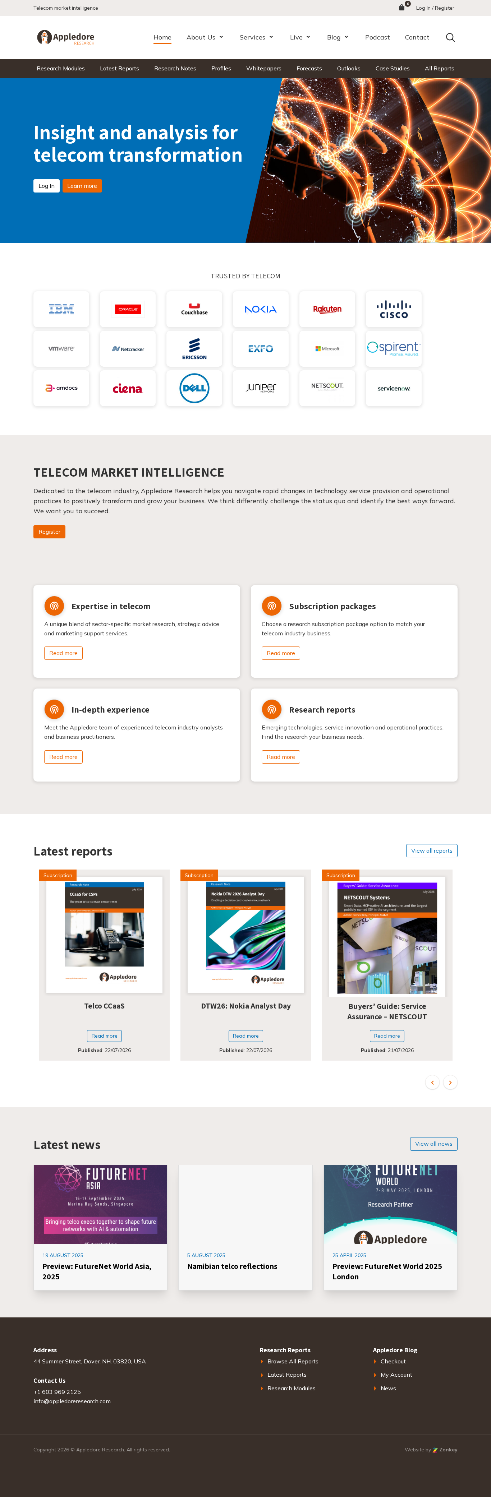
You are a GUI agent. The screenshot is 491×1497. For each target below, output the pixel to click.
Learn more (82, 185)
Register (49, 531)
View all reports (432, 850)
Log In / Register (435, 8)
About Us (201, 37)
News (388, 1388)
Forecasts (309, 68)
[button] (432, 1082)
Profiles (221, 68)
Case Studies (393, 68)
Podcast (377, 37)
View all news (434, 1143)
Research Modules (61, 68)
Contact (417, 37)
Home (162, 37)
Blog (334, 37)
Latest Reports (119, 68)
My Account (396, 1374)
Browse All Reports (292, 1361)
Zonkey (448, 1449)
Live (296, 37)
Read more (63, 653)
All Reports (439, 68)
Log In (46, 185)
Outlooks (349, 68)
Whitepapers (263, 68)
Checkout (393, 1361)
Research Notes (175, 68)
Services (252, 37)
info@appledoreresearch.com (72, 1401)
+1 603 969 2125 (57, 1391)
